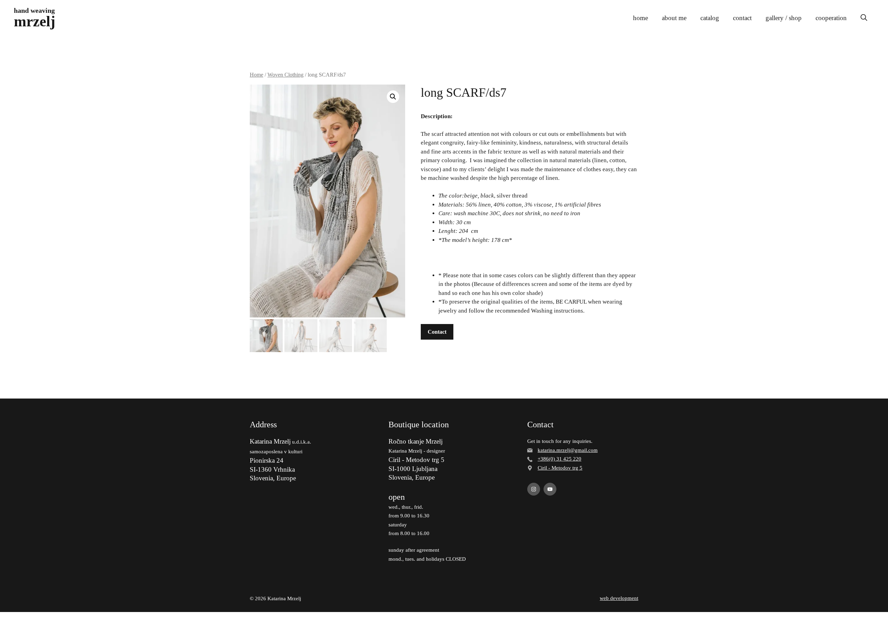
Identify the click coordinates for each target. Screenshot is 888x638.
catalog (709, 17)
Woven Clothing (285, 75)
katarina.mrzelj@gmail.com (568, 450)
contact (742, 17)
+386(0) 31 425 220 (559, 459)
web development (619, 598)
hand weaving (34, 10)
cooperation (831, 17)
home (640, 17)
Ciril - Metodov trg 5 (560, 468)
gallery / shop (784, 17)
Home (256, 75)
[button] (864, 18)
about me (674, 17)
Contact (437, 332)
